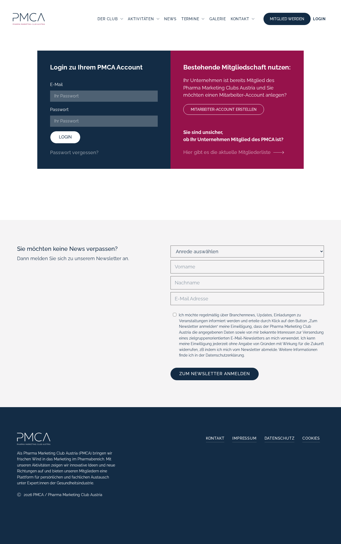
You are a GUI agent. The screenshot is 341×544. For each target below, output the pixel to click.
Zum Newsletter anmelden (214, 373)
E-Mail (56, 84)
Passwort (59, 109)
